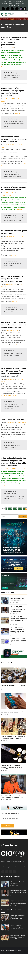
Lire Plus (17, 113)
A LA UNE (13, 73)
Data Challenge (18, 309)
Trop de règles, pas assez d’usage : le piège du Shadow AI (18, 640)
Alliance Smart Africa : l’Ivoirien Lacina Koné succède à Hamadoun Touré (14, 139)
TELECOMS (7, 174)
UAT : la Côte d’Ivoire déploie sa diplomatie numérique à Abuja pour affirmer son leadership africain (18, 630)
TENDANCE (7, 75)
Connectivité (18, 353)
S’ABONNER (6, 1)
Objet (19, 220)
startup (11, 266)
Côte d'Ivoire (19, 404)
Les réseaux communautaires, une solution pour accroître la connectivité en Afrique (14, 324)
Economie (7, 406)
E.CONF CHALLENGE (12, 5)
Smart (19, 176)
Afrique (17, 75)
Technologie (14, 77)
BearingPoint (19, 218)
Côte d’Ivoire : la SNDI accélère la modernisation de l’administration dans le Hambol (18, 619)
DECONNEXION (12, 1)
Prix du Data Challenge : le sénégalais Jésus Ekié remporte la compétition (12, 278)
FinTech (17, 445)
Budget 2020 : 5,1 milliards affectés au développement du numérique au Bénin (12, 796)
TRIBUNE (6, 309)
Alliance (6, 176)
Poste (12, 409)
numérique (18, 263)
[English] (21, 8)
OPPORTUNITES (5, 3)
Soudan (6, 266)
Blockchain (7, 77)
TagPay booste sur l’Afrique (12, 419)
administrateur (22, 48)
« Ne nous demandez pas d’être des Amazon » (17, 599)
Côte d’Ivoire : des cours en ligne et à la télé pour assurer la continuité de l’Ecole (13, 686)
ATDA (18, 5)
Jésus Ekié (10, 312)
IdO (5, 220)
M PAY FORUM (11, 3)
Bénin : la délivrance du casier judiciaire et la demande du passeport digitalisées (13, 737)
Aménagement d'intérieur (11, 496)
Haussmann (19, 498)
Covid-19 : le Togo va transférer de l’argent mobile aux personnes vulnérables (13, 711)
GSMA (16, 121)
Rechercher (22, 516)
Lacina (14, 176)
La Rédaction (22, 422)
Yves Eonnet (12, 447)
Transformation (8, 501)
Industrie (9, 220)
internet (14, 220)
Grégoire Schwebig (9, 498)
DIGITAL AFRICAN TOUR (19, 3)
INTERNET (20, 215)
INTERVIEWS (7, 493)
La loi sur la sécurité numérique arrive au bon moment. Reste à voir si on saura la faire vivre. (17, 608)
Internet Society (8, 355)
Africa (17, 174)
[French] (24, 8)
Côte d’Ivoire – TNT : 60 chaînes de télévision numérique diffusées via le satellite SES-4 (11, 767)
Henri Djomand (14, 406)
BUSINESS (7, 121)
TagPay (6, 447)
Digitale (21, 496)
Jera (5, 312)
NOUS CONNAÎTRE (19, 1)
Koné (10, 176)
